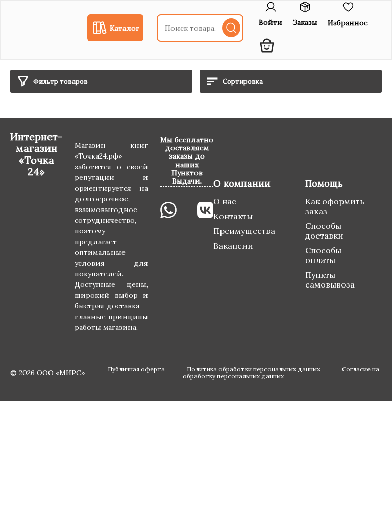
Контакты (233, 216)
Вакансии (233, 246)
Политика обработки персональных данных (254, 369)
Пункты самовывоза (330, 280)
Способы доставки (324, 231)
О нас (224, 201)
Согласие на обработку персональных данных (281, 372)
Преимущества (244, 231)
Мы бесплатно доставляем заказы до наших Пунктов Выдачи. (186, 160)
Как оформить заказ (334, 206)
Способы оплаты (323, 255)
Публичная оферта (137, 369)
